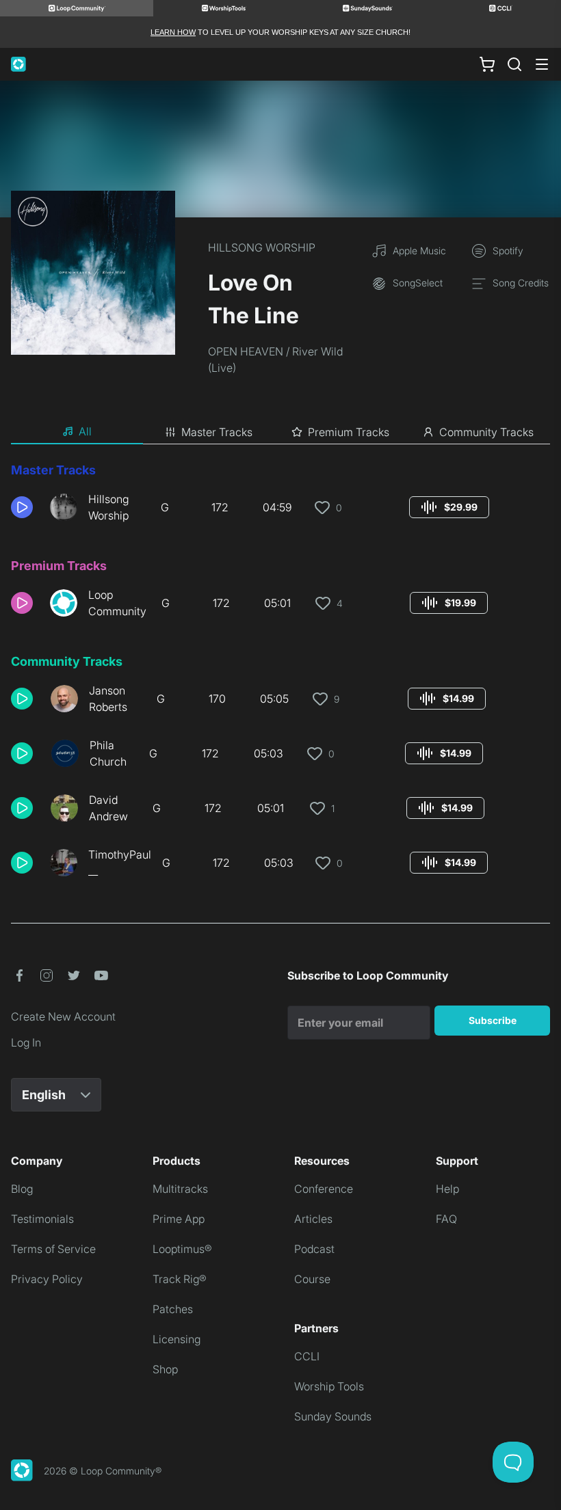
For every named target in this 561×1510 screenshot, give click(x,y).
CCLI (306, 1356)
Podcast (314, 1249)
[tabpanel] (280, 675)
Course (312, 1279)
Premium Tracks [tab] (348, 432)
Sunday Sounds (332, 1416)
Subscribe (493, 1020)
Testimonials (42, 1219)
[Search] (514, 64)
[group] (449, 507)
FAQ (446, 1219)
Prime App (179, 1219)
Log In (26, 1042)
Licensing (176, 1339)
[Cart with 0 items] (487, 64)
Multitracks (180, 1189)
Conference (323, 1189)
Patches (173, 1309)
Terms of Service (53, 1249)
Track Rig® (180, 1279)
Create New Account (63, 1016)
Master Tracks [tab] (216, 432)
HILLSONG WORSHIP (261, 247)
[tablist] (280, 432)
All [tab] (85, 431)
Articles (313, 1219)
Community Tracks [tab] (486, 432)
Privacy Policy (47, 1279)
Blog (22, 1189)
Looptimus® (182, 1249)
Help (447, 1189)
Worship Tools (329, 1386)
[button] (25, 507)
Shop (165, 1369)
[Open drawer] (542, 64)
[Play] (22, 507)
